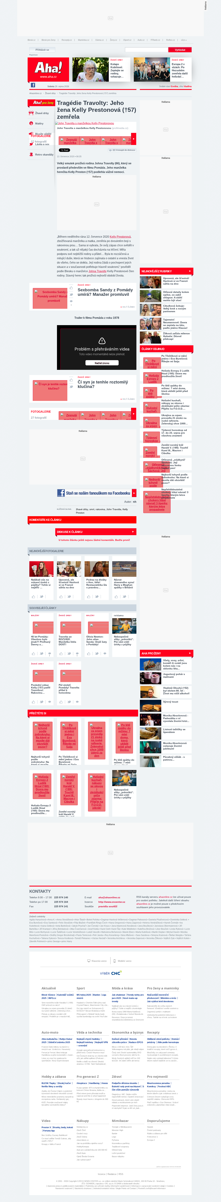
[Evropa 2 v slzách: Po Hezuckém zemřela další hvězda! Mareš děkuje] (153, 69)
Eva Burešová (35, 923)
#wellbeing (94, 1083)
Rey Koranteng (112, 935)
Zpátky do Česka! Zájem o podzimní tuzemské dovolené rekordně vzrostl (57, 1092)
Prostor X (46, 1127)
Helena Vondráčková (152, 923)
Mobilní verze (124, 961)
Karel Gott (105, 929)
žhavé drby (82, 509)
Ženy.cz (113, 40)
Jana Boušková (145, 926)
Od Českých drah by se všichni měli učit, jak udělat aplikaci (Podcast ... (92, 1057)
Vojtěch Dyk (169, 938)
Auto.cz (141, 40)
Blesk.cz (31, 40)
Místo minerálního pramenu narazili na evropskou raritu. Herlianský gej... (57, 1098)
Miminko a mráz (169, 998)
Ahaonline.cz (35, 93)
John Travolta (113, 509)
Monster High (117, 1130)
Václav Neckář (99, 938)
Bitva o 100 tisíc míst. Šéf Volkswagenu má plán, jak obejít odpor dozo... (128, 1048)
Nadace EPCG (136, 1042)
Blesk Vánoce (49, 995)
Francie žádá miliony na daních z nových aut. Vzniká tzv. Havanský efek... (56, 1048)
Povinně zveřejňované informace (152, 1188)
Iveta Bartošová (63, 926)
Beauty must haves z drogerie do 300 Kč (92, 1100)
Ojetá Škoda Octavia (85, 1156)
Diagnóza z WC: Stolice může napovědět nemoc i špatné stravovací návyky (127, 1095)
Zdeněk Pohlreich (37, 941)
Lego (114, 1137)
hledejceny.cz (82, 1127)
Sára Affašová (127, 935)
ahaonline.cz (165, 897)
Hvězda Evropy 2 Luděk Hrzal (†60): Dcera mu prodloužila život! (175, 373)
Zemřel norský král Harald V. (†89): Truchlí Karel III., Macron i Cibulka (174, 449)
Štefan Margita (176, 935)
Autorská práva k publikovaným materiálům (65, 1186)
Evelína (174, 86)
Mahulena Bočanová (111, 932)
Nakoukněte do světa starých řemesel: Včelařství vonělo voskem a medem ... (162, 1007)
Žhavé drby (50, 93)
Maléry (39, 123)
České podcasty (154, 1130)
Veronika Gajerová (136, 938)
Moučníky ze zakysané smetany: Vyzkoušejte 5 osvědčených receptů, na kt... (162, 1054)
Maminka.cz (83, 40)
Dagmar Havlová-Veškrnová (114, 919)
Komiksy (151, 1086)
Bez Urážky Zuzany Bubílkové (54, 1135)
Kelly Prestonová (120, 236)
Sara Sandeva (142, 935)
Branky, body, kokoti (63, 1127)
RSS (121, 1174)
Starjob (150, 1127)
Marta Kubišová (143, 932)
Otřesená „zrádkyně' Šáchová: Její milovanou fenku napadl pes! (173, 463)
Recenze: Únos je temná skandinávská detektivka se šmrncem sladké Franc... (128, 1018)
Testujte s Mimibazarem (122, 1127)
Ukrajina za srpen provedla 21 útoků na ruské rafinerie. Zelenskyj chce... (57, 1009)
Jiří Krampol (45, 929)
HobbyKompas (83, 1147)
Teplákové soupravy (120, 1147)
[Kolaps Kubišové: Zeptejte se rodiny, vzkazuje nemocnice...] (91, 69)
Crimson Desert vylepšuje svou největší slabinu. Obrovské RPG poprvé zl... (160, 1098)
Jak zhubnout (119, 995)
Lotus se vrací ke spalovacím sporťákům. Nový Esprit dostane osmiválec (55, 1059)
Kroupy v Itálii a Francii (51, 1144)
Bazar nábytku (118, 1156)
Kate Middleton (129, 929)
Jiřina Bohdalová (60, 929)
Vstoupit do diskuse (124, 150)
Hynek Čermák (171, 923)
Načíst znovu (102, 363)
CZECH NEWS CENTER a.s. (89, 1181)
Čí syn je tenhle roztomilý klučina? (103, 384)
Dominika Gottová (179, 919)
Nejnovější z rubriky (157, 271)
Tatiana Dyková (48, 938)
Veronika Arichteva (116, 938)
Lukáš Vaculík (93, 932)
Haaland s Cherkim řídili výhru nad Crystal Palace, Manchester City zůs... (93, 1004)
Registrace (33, 55)
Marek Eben (128, 932)
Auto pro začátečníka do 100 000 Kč (92, 1150)
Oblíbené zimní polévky (158, 1039)
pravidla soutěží (107, 906)
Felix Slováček (66, 923)
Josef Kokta (93, 929)
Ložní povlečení (118, 1153)
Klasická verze (99, 961)
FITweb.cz (155, 40)
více (183, 40)
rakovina (100, 509)
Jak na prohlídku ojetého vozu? (90, 1143)
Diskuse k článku (69, 532)
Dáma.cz (99, 40)
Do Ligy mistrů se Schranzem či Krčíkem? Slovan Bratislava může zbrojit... (91, 1009)
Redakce (112, 1174)
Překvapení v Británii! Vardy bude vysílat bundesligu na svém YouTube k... (92, 1015)
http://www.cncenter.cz (111, 902)
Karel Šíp (116, 929)
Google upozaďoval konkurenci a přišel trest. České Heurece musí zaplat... (90, 1051)
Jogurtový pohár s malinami (158, 1012)
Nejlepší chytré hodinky (88, 1039)
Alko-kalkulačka (50, 1039)
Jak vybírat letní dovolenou (160, 1001)
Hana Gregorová (117, 923)
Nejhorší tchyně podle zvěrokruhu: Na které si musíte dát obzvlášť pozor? (175, 478)
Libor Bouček (162, 929)
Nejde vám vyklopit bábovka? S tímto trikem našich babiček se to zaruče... (162, 1059)
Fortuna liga (49, 1131)
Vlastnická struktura (82, 1188)
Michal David (173, 932)
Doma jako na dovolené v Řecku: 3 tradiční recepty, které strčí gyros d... (162, 1048)
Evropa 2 (151, 1140)
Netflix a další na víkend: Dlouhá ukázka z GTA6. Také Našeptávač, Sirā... (91, 1062)
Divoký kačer (64, 1083)
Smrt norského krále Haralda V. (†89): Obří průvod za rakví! (57, 1004)
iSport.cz (127, 40)
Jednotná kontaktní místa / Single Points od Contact (114, 1188)
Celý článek (128, 307)
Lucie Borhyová (42, 932)
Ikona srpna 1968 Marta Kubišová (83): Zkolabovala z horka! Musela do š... (127, 1013)
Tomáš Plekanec (82, 938)
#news (105, 1083)
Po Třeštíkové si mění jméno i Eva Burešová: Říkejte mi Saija (174, 358)
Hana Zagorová (133, 923)
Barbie (114, 1133)
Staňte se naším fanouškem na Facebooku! (96, 493)
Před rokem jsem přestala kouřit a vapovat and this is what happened (91, 1094)
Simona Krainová (159, 935)
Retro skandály (44, 154)
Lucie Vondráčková (76, 932)
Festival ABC (164, 1086)
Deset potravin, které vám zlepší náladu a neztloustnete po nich (125, 1101)
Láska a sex (42, 144)
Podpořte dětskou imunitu (125, 1083)
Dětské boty (117, 1150)
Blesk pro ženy (48, 40)
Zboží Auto (81, 1153)
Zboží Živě (81, 1130)
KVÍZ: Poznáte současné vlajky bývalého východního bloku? (55, 1103)
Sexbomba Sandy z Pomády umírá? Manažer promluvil (105, 292)
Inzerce (101, 1174)
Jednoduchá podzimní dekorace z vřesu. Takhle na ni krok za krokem (162, 1016)
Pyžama (115, 1140)
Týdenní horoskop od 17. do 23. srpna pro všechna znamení (174, 433)
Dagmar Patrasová (138, 919)
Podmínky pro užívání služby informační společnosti (107, 1186)
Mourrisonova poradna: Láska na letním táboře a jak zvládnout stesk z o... (162, 1092)
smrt (91, 509)
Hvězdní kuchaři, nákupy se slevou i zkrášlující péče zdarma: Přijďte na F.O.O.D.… (175, 404)
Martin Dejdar (158, 932)
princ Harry (67, 941)
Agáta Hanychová (37, 919)
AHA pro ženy (151, 653)
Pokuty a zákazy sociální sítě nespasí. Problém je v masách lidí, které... (56, 1015)
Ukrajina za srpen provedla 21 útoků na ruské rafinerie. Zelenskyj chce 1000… (174, 419)
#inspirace (82, 1083)
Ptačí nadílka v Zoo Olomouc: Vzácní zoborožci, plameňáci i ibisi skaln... (162, 1103)
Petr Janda (98, 935)
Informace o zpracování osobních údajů (148, 1186)
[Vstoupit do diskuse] (105, 653)
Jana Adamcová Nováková (123, 926)
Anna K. (51, 919)
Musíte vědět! (43, 133)
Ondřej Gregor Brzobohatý (62, 935)
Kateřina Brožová (146, 929)
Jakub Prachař (79, 926)
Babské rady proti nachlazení (126, 1086)
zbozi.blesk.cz (83, 1140)
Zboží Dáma (82, 1137)
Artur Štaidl (80, 919)
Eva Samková (50, 923)
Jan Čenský (92, 926)
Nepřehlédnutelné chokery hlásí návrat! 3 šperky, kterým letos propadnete (174, 493)
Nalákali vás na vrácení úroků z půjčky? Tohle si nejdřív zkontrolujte (127, 1007)
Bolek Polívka (93, 919)
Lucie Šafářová (58, 932)
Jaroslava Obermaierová (165, 926)
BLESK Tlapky (49, 1083)
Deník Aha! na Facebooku (33, 85)
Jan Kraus (105, 926)
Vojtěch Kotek (182, 938)
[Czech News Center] (116, 973)
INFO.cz (52, 998)
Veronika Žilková (154, 938)
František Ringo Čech (97, 923)
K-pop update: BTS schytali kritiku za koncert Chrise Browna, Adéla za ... (92, 1089)
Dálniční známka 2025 (59, 1042)
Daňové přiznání (120, 1039)
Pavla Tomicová (83, 935)
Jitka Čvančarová (78, 929)
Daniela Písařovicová (159, 919)
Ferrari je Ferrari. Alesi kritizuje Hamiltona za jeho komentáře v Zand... (58, 1054)
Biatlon (96, 995)
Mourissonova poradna (158, 1083)
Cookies (170, 1186)
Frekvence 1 (152, 1137)
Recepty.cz (67, 40)
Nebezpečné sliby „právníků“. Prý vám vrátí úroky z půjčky (124, 793)
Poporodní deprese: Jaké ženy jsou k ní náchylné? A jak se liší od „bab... (127, 1107)
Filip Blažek (79, 923)
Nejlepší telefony (85, 1042)
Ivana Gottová (47, 926)
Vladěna (188, 86)
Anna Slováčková (65, 919)
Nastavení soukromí (64, 1188)
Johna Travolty (98, 271)
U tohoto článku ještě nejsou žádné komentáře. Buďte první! (94, 540)
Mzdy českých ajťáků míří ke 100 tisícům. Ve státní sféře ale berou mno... (126, 1059)
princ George (54, 941)
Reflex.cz (170, 40)
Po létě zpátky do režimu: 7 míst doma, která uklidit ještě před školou (174, 389)
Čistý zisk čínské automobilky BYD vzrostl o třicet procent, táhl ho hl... (126, 1054)
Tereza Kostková (65, 938)
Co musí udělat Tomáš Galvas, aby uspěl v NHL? (56, 1139)
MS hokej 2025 (84, 995)
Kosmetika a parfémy (121, 1143)
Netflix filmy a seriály (52, 1086)
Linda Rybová (176, 929)
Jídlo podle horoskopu (168, 1042)
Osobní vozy (82, 1133)
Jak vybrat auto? (84, 1160)
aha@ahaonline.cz (109, 897)
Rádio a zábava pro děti (157, 1133)
